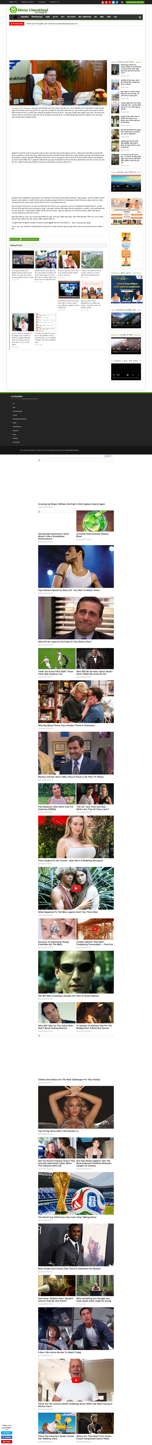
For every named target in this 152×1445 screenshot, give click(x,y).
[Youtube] (102, 2)
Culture (15, 415)
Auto (14, 407)
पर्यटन (62, 17)
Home (15, 17)
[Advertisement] (76, 42)
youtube (7, 1442)
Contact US (55, 2)
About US (13, 2)
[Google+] (109, 2)
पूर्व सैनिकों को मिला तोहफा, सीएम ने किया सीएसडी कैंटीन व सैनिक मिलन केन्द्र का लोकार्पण (130, 82)
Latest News (15, 239)
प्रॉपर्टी (109, 17)
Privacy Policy (27, 2)
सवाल (115, 17)
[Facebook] (117, 2)
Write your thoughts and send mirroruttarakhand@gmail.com (52, 24)
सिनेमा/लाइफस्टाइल (37, 17)
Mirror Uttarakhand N (80, 223)
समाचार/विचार (24, 17)
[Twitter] (113, 2)
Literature (15, 430)
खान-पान (55, 17)
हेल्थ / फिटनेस (71, 17)
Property (15, 438)
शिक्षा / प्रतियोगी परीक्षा (85, 17)
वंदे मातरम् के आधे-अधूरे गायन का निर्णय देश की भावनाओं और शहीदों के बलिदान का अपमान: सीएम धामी (68, 273)
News (14, 434)
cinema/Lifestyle (17, 411)
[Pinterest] (106, 2)
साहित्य (102, 17)
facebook (8, 1437)
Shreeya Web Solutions (72, 450)
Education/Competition (19, 419)
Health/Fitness (17, 426)
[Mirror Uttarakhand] (29, 13)
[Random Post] (122, 2)
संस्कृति (48, 17)
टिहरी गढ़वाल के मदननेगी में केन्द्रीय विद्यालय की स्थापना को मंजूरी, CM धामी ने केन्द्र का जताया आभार (130, 94)
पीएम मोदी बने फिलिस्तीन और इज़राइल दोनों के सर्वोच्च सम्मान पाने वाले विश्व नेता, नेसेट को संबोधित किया (131, 132)
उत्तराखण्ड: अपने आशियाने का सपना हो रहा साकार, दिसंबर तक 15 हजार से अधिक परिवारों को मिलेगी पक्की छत (91, 273)
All (13, 403)
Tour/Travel (16, 442)
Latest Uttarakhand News (30, 239)
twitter (8, 1433)
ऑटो (95, 17)
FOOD (14, 423)
